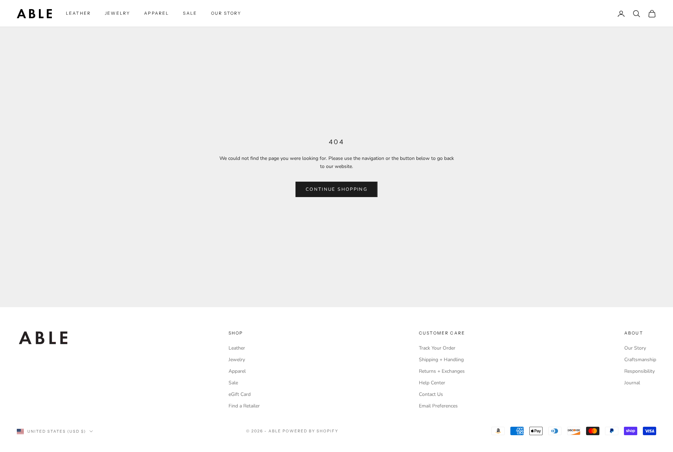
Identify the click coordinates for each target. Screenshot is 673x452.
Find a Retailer (244, 406)
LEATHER (78, 13)
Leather (237, 348)
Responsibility (639, 371)
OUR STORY (226, 13)
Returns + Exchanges (442, 371)
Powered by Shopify (310, 431)
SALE (190, 13)
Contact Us (431, 394)
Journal (632, 382)
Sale (233, 382)
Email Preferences (438, 406)
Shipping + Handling (441, 359)
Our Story (635, 348)
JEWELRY (117, 13)
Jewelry (237, 359)
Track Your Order (437, 348)
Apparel (237, 371)
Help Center (432, 382)
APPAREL (156, 13)
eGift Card (240, 394)
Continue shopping (336, 189)
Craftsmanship (640, 359)
